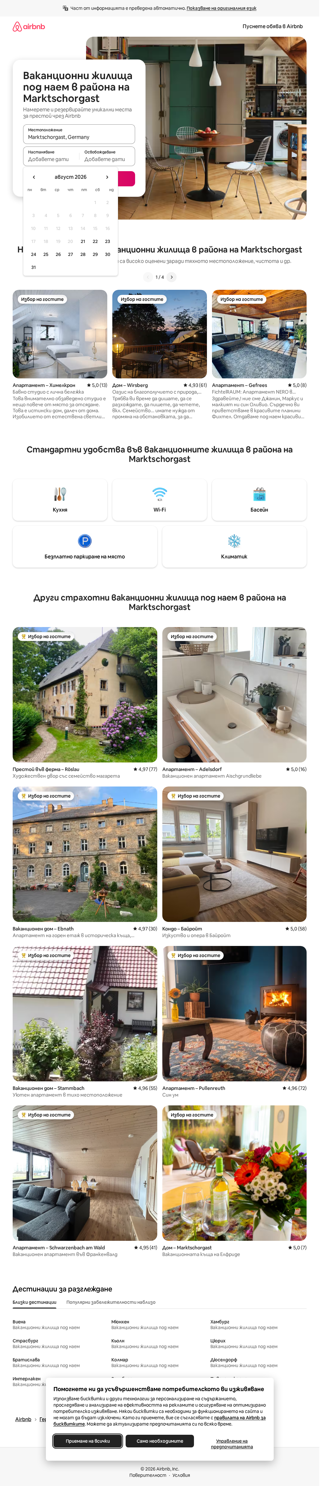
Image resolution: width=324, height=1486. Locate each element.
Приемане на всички (87, 1441)
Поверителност (147, 1475)
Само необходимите (159, 1441)
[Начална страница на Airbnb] (29, 26)
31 (33, 267)
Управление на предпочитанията (232, 1444)
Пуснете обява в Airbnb (273, 26)
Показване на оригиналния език (222, 8)
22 (95, 241)
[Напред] (171, 277)
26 (58, 254)
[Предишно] (148, 277)
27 (70, 254)
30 (107, 254)
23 (107, 241)
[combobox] (79, 137)
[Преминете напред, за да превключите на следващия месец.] (107, 177)
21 (83, 241)
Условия (181, 1475)
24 (33, 254)
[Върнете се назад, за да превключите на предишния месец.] (34, 177)
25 (45, 254)
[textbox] (51, 159)
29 (95, 254)
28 (82, 254)
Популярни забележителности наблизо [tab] (111, 1302)
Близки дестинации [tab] (34, 1302)
